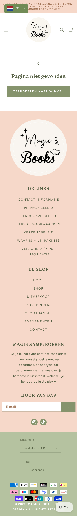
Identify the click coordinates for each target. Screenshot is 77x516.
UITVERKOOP (38, 297)
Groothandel (38, 313)
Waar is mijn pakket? (38, 240)
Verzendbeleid (38, 232)
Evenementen (38, 321)
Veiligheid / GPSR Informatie (39, 251)
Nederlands (36, 469)
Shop (38, 288)
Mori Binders (38, 305)
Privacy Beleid (38, 208)
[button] (6, 29)
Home (38, 280)
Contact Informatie (38, 199)
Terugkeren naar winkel (38, 91)
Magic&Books (40, 504)
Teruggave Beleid (38, 216)
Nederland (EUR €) (36, 448)
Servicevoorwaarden (39, 224)
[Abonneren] (68, 407)
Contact (38, 329)
